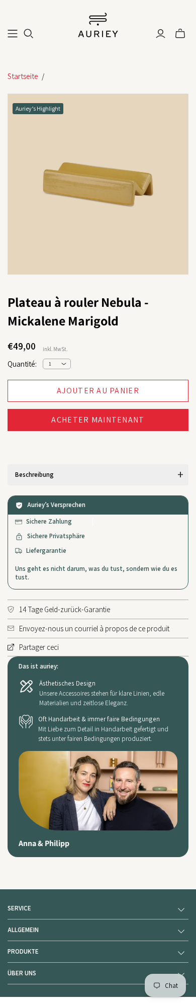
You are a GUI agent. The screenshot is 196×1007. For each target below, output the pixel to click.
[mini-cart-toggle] (180, 33)
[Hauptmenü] (13, 34)
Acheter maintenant (97, 419)
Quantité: (22, 364)
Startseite (23, 76)
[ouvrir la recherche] (29, 34)
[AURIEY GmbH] (98, 24)
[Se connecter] (160, 33)
